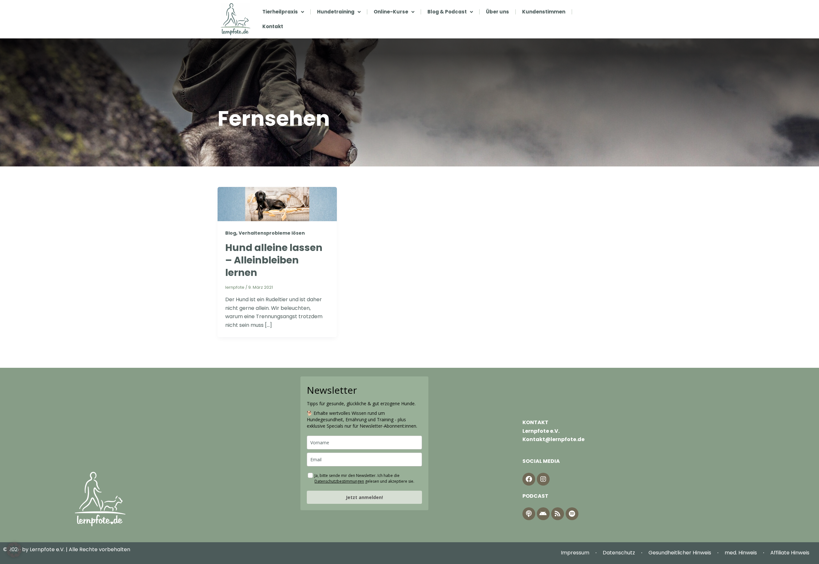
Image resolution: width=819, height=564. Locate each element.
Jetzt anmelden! (364, 497)
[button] (14, 550)
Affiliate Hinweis (789, 552)
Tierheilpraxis (280, 11)
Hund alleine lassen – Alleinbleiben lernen (273, 260)
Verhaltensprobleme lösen (272, 233)
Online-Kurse (391, 11)
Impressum (575, 552)
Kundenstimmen (543, 11)
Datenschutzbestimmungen (339, 481)
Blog (230, 233)
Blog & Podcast (447, 11)
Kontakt (272, 26)
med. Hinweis (741, 552)
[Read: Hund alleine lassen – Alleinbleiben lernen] (277, 203)
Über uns (497, 11)
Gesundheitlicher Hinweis (679, 552)
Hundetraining (335, 11)
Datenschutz (619, 552)
